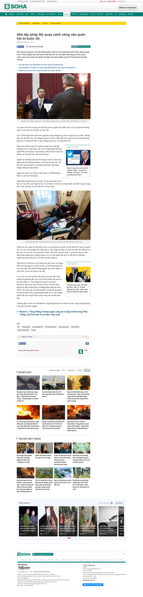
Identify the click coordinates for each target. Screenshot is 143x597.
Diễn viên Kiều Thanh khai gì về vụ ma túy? (43, 456)
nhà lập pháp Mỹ (37, 327)
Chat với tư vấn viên (94, 584)
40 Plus (60, 14)
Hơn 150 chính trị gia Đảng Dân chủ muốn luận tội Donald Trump (41, 65)
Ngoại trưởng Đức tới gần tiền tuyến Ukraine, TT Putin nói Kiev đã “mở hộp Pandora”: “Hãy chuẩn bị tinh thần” (53, 425)
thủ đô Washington (50, 327)
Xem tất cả (119, 503)
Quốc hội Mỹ (75, 327)
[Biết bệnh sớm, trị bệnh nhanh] (127, 7)
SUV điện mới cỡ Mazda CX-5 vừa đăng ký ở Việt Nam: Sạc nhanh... (108, 528)
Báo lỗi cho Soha (84, 46)
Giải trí (92, 14)
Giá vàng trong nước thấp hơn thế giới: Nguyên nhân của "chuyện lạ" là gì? (24, 458)
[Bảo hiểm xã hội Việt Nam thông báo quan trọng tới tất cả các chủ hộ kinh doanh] (81, 447)
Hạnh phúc (20, 14)
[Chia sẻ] (20, 47)
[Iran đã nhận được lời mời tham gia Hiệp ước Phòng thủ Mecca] (53, 382)
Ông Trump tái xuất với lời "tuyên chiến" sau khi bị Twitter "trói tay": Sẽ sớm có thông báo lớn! (77, 171)
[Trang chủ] (15, 7)
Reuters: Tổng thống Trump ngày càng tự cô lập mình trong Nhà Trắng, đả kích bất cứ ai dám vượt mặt (53, 313)
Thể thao (74, 14)
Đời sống (130, 14)
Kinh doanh (40, 14)
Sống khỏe (109, 14)
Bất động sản (51, 14)
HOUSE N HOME (23, 1)
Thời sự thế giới (24, 23)
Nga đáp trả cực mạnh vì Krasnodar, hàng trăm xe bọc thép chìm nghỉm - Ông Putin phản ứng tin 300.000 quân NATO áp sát (78, 426)
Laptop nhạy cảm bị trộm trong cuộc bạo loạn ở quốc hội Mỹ (39, 70)
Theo (53, 337)
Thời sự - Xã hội (32, 560)
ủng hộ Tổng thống (23, 330)
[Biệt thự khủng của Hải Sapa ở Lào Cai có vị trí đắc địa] (63, 472)
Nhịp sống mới (84, 14)
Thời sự (32, 14)
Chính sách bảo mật (89, 580)
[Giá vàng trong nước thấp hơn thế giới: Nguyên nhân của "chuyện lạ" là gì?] (25, 447)
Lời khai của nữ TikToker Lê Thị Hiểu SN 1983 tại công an (48, 528)
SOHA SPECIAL (52, 1)
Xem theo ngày (54, 370)
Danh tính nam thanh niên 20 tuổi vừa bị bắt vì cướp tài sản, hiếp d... (28, 528)
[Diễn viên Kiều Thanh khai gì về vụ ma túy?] (44, 447)
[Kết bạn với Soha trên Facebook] (81, 351)
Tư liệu (45, 23)
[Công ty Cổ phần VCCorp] (44, 567)
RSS (121, 560)
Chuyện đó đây (55, 23)
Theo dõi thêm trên (104, 503)
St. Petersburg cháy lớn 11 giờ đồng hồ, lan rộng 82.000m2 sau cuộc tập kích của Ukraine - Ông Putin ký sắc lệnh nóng (28, 425)
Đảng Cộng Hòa (64, 327)
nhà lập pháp (26, 327)
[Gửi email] (73, 46)
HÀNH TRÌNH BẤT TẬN (38, 1)
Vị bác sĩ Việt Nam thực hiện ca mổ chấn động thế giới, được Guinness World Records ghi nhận (63, 459)
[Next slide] (121, 522)
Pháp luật (100, 14)
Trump (33, 330)
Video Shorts (24, 503)
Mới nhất (12, 14)
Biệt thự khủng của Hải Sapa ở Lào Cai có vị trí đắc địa (62, 482)
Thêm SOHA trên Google (36, 46)
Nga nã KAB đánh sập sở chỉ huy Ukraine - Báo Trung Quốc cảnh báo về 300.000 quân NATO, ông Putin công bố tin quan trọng (78, 396)
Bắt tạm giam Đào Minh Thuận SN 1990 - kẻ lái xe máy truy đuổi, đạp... (88, 528)
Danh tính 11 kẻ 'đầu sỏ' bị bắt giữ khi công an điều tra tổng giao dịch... (68, 528)
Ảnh (116, 560)
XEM (87, 370)
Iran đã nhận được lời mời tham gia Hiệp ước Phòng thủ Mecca (53, 394)
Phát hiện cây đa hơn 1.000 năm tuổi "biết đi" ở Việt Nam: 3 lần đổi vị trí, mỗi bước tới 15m (81, 484)
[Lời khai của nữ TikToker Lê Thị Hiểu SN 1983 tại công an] (48, 521)
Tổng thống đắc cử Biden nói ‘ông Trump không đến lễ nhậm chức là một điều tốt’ (47, 67)
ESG (27, 14)
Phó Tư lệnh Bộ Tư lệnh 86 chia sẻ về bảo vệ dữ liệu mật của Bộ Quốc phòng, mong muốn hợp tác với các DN (44, 484)
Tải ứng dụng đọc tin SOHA (43, 554)
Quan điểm (35, 23)
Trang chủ (23, 560)
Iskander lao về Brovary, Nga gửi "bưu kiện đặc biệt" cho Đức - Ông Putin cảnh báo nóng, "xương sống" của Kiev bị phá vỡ (28, 396)
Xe (115, 14)
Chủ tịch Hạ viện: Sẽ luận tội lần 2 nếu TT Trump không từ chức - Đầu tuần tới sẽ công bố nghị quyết (77, 288)
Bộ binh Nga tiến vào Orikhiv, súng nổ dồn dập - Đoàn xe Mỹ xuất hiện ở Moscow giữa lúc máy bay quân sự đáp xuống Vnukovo (25, 486)
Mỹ (48, 173)
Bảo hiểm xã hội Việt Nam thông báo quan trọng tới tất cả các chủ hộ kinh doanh (81, 458)
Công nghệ (122, 14)
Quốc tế (66, 14)
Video (111, 560)
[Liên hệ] (87, 343)
